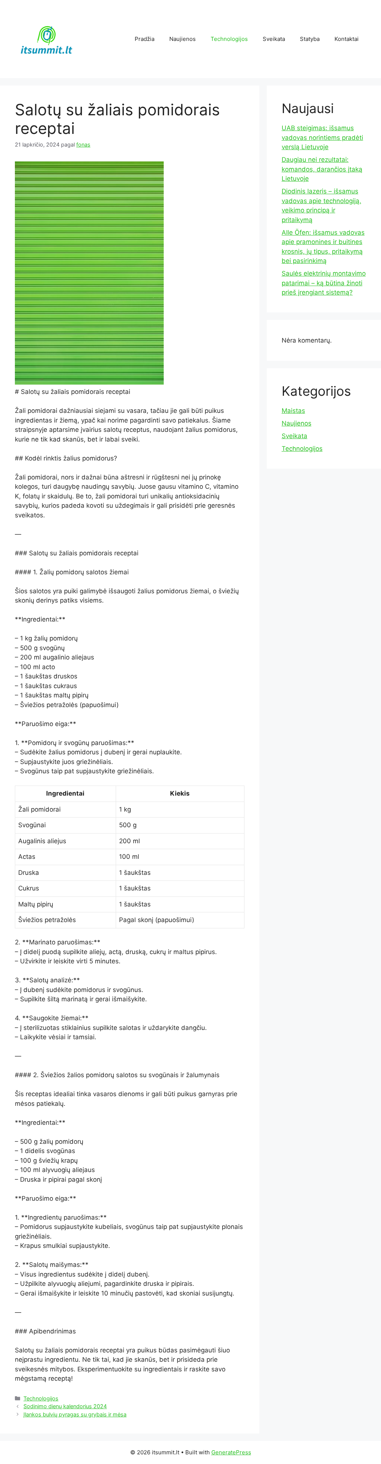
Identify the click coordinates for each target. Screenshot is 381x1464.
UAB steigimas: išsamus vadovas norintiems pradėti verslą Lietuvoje (322, 137)
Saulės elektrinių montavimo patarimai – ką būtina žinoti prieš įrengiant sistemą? (324, 283)
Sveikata (274, 38)
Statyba (310, 38)
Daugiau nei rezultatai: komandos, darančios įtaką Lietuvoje (322, 169)
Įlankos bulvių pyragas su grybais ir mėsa (75, 1414)
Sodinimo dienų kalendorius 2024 (65, 1406)
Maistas (293, 410)
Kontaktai (346, 38)
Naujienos (182, 38)
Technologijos (229, 38)
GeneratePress (231, 1452)
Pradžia (144, 38)
